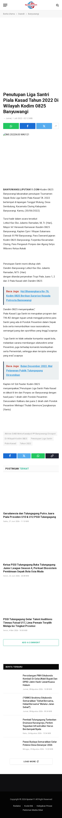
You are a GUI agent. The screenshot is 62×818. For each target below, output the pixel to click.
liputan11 (31, 799)
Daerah (21, 14)
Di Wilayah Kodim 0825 (16, 438)
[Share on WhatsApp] (11, 126)
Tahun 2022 (25, 443)
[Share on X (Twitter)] (44, 126)
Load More (30, 761)
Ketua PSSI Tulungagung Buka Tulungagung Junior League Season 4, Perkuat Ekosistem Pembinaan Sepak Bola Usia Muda (30, 568)
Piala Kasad (10, 443)
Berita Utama (9, 14)
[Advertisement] (31, 54)
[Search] (57, 5)
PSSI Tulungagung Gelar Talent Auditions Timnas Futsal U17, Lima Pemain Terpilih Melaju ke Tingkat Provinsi (27, 623)
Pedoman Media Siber (33, 810)
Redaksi (17, 806)
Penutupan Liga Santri (41, 438)
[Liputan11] (31, 5)
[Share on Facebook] (27, 126)
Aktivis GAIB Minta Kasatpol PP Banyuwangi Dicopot (30, 433)
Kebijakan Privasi (44, 806)
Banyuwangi (33, 14)
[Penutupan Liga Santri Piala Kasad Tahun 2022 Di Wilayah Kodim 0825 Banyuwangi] (31, 151)
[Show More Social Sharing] (56, 126)
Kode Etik (28, 806)
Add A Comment (31, 642)
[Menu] (5, 5)
